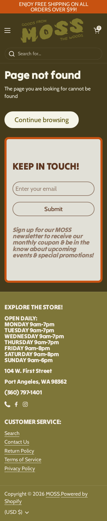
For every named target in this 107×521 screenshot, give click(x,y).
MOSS (53, 494)
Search (11, 433)
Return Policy (19, 451)
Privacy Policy (19, 468)
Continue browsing (42, 120)
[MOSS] (52, 30)
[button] (97, 30)
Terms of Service (22, 459)
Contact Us (16, 442)
